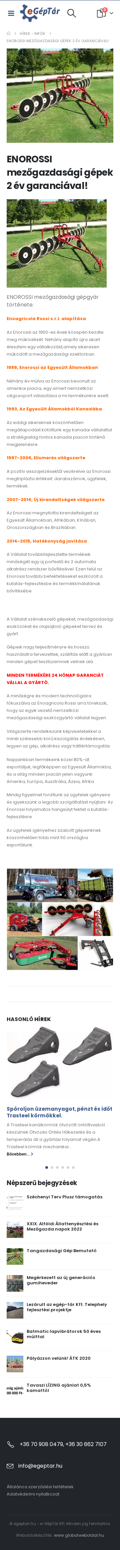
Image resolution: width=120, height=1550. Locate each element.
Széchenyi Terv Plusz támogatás (64, 1197)
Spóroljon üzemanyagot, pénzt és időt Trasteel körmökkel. (59, 1112)
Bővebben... (19, 1154)
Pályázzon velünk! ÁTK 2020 (59, 1358)
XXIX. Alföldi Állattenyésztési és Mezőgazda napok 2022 (62, 1227)
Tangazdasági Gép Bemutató (62, 1251)
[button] (71, 13)
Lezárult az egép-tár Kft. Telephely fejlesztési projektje (67, 1307)
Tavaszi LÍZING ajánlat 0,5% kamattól (59, 1388)
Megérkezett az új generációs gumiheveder (61, 1280)
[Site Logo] (40, 13)
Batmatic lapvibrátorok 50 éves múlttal (64, 1334)
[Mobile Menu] (11, 13)
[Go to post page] (60, 1063)
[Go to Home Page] (8, 33)
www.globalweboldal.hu (79, 1535)
